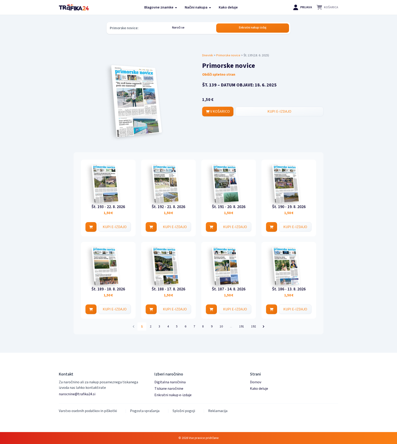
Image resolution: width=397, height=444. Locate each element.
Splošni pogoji (184, 410)
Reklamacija (217, 410)
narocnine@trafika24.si (77, 394)
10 (221, 326)
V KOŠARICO (220, 111)
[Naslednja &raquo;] (263, 326)
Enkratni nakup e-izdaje (173, 395)
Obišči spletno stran (218, 74)
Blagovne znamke (159, 7)
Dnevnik (207, 55)
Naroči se (178, 27)
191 (241, 326)
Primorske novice (228, 55)
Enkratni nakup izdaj (252, 27)
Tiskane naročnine (168, 388)
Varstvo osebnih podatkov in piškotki (88, 410)
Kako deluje (228, 7)
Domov (255, 382)
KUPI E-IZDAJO (279, 111)
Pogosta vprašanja (144, 410)
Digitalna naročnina (170, 382)
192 (253, 326)
